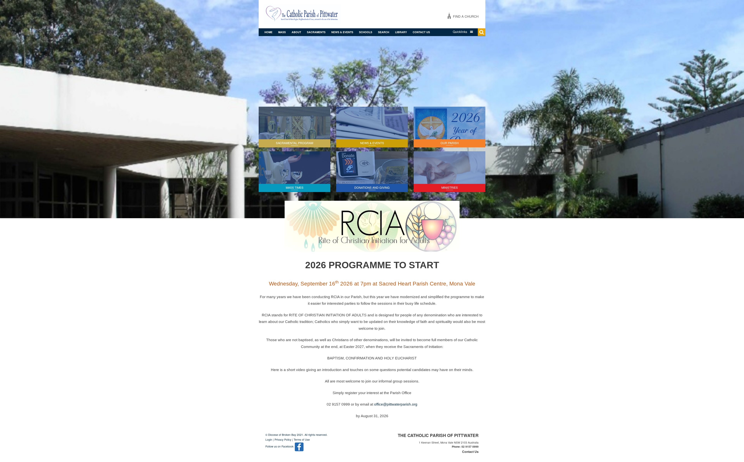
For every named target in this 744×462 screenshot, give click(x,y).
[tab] (466, 31)
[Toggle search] (481, 32)
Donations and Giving (372, 187)
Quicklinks (460, 31)
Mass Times (294, 187)
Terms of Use (302, 439)
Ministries (449, 187)
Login (268, 439)
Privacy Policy (283, 439)
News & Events (372, 143)
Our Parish (450, 143)
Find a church (466, 16)
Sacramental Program (294, 143)
